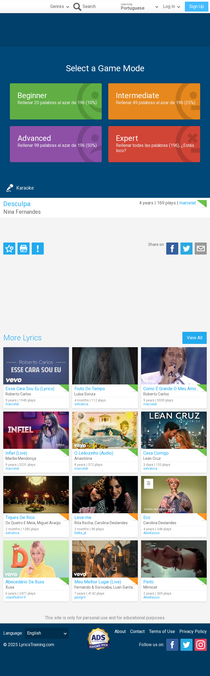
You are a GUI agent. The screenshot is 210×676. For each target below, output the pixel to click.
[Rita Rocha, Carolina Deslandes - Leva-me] (105, 494)
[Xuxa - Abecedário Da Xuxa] (36, 559)
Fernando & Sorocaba (93, 587)
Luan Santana (125, 587)
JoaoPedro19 (15, 597)
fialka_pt (80, 533)
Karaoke (25, 188)
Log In (169, 6)
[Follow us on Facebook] (172, 645)
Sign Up (196, 6)
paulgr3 (80, 597)
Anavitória (83, 458)
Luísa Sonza (84, 394)
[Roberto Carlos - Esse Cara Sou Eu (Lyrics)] (36, 365)
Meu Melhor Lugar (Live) (97, 581)
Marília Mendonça (20, 458)
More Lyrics (22, 337)
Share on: (156, 244)
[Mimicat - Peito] (174, 559)
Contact (137, 631)
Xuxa (9, 587)
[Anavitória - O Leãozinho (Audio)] (105, 430)
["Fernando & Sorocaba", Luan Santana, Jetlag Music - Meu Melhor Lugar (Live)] (105, 559)
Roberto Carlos (18, 394)
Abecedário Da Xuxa (24, 581)
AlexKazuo (151, 533)
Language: (13, 633)
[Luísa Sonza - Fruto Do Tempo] (105, 365)
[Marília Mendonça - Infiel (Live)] (36, 430)
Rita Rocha (83, 523)
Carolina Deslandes (111, 523)
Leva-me (82, 517)
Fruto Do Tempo (89, 388)
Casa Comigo (156, 453)
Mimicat (150, 587)
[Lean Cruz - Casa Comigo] (174, 430)
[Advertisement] (105, 30)
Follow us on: (151, 644)
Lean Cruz (152, 458)
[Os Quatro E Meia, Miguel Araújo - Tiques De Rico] (36, 494)
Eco (146, 517)
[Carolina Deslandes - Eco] (174, 494)
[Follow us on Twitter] (186, 645)
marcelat (187, 203)
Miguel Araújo (49, 523)
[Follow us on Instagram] (201, 645)
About (120, 631)
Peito (148, 581)
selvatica (81, 404)
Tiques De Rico (20, 517)
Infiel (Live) (16, 453)
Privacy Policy (193, 631)
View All (194, 337)
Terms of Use (162, 631)
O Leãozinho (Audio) (93, 453)
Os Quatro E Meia (20, 523)
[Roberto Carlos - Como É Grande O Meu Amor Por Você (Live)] (174, 365)
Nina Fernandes (22, 212)
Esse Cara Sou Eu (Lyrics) (29, 388)
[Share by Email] (201, 249)
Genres (57, 6)
